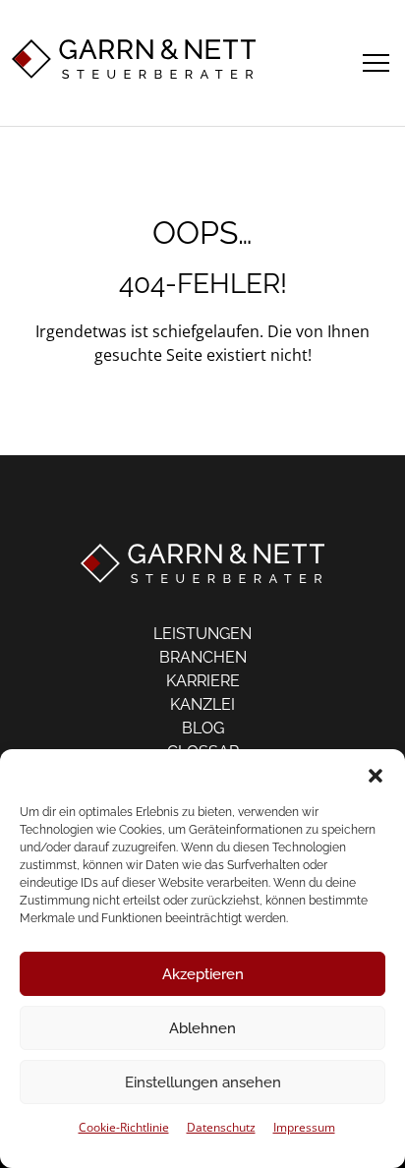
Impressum (304, 1127)
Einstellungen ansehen (203, 1082)
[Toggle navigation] (376, 60)
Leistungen (202, 633)
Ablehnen (202, 1028)
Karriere (203, 681)
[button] (375, 774)
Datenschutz (221, 1127)
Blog (203, 728)
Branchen (203, 657)
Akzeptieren (203, 974)
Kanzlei (202, 704)
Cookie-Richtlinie (124, 1127)
